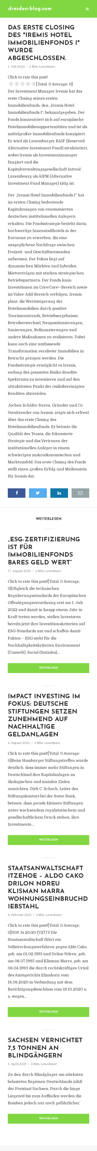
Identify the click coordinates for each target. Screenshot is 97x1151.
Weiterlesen (48, 668)
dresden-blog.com (30, 8)
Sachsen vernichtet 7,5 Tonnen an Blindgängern (45, 1048)
